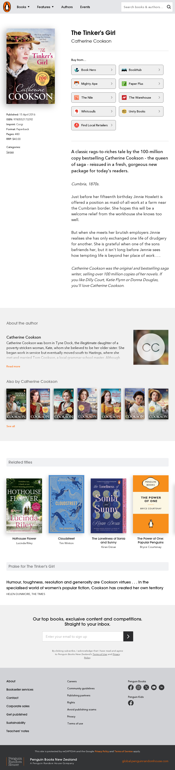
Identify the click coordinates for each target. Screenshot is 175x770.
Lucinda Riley (24, 543)
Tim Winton (66, 543)
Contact (12, 698)
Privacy (71, 716)
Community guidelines (81, 688)
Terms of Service (123, 751)
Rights (71, 702)
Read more (13, 366)
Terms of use (75, 723)
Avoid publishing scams (81, 709)
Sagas (10, 152)
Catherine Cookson (91, 41)
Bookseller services (19, 689)
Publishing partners (78, 695)
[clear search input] (169, 7)
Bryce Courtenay (150, 547)
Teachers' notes (17, 731)
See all (10, 426)
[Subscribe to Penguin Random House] (128, 636)
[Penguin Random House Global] (18, 760)
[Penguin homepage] (7, 6)
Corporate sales (17, 706)
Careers (72, 681)
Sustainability (15, 723)
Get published (16, 714)
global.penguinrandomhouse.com (145, 761)
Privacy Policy (102, 751)
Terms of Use (100, 654)
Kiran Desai (108, 547)
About (10, 681)
